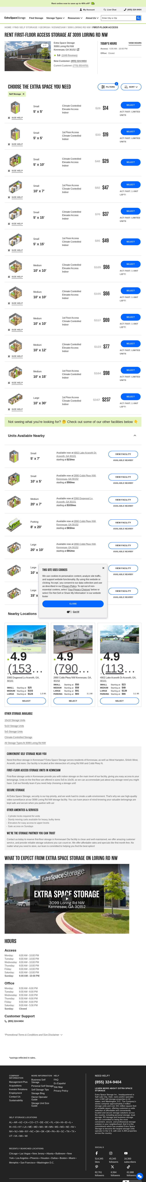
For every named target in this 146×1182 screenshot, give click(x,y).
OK (42, 1131)
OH (37, 1131)
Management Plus (18, 1082)
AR (15, 1122)
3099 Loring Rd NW (79, 27)
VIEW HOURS (135, 43)
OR (48, 1131)
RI (58, 1131)
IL (70, 1122)
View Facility (123, 454)
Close (73, 604)
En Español (60, 1083)
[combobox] (121, 18)
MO (62, 1127)
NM (21, 1131)
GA (57, 1122)
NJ (16, 1131)
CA (26, 1122)
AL (10, 1122)
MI (46, 1127)
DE (41, 1122)
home (8, 27)
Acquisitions (15, 1085)
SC (62, 1131)
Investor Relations (18, 1089)
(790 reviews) (73, 668)
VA (15, 1136)
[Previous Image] (8, 55)
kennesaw (59, 27)
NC (32, 1131)
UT (10, 1136)
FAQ (56, 1080)
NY (26, 1131)
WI (26, 1136)
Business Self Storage (38, 1081)
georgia (44, 27)
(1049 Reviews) (69, 55)
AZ (20, 1122)
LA (25, 1127)
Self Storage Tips (40, 1089)
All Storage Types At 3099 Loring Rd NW (25, 743)
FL (52, 1122)
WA (21, 1136)
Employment (15, 1093)
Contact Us (14, 1097)
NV (72, 1127)
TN (67, 1131)
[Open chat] (139, 1176)
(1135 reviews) (120, 668)
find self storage (25, 27)
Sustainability (16, 1100)
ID (66, 1122)
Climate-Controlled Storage (18, 737)
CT (36, 1122)
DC (47, 1122)
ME (30, 1127)
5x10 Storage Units (14, 726)
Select (130, 105)
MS (56, 1127)
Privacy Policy (61, 1091)
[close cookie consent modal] (103, 568)
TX (72, 1131)
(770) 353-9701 (80, 65)
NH (11, 1131)
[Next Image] (47, 55)
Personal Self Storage (42, 1086)
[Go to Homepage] (13, 18)
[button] (73, 439)
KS (15, 1127)
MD (35, 1127)
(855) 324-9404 (16, 1021)
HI (62, 1122)
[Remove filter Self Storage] (23, 94)
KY (20, 1127)
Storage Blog (38, 1093)
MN (51, 1127)
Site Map (58, 1087)
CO (31, 1122)
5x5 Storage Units (14, 731)
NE (67, 1127)
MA (41, 1127)
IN (10, 1127)
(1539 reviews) (27, 668)
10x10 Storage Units (15, 720)
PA (53, 1131)
